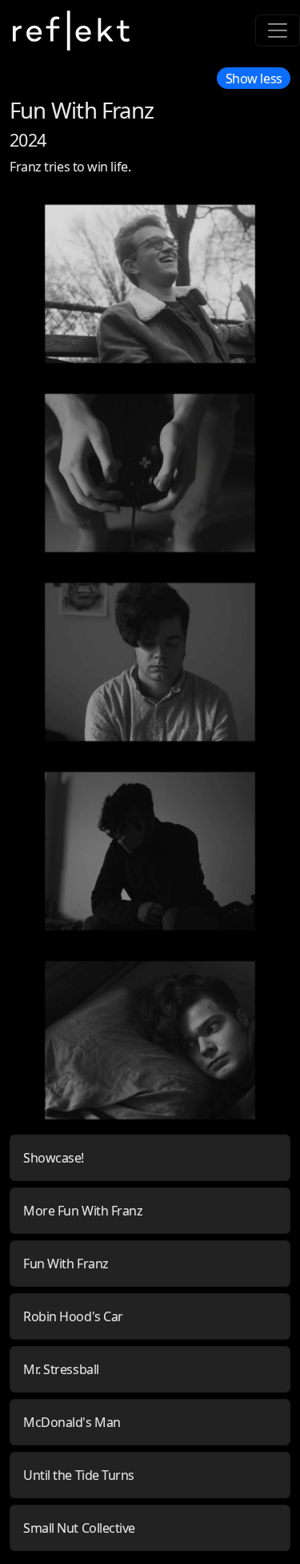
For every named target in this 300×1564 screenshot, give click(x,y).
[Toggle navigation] (277, 30)
